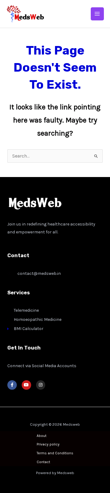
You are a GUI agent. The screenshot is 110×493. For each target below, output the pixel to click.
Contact (43, 462)
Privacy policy (48, 444)
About (41, 436)
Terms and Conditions (55, 453)
